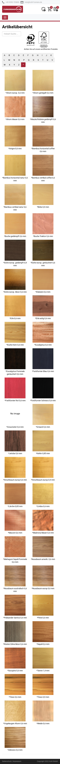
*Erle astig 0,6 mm (43, 318)
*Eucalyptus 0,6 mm (43, 345)
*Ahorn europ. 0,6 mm (15, 93)
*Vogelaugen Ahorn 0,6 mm (15, 723)
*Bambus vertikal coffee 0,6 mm (43, 179)
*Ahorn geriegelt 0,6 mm (43, 93)
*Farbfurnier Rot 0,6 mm (15, 400)
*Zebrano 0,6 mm (15, 750)
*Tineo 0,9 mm (43, 697)
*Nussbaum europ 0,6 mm (43, 588)
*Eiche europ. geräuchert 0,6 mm (43, 264)
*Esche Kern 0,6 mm (15, 345)
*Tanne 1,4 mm (42, 670)
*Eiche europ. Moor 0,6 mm (15, 292)
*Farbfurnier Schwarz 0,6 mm (43, 400)
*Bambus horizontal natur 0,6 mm (15, 179)
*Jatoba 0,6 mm (15, 453)
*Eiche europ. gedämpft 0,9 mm (15, 264)
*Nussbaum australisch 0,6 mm (15, 589)
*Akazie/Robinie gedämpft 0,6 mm (43, 120)
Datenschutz (7, 761)
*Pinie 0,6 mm (43, 618)
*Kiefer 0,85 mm (43, 453)
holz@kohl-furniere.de (33, 2)
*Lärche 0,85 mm (15, 506)
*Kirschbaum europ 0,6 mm (15, 480)
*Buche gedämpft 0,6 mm (15, 236)
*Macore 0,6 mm (15, 533)
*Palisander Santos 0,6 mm (15, 618)
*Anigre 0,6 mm (15, 148)
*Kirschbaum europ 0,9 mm (43, 480)
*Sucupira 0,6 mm (15, 670)
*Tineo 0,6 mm (15, 697)
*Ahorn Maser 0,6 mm (15, 119)
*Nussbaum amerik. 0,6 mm (43, 559)
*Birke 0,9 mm (43, 207)
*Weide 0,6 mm (43, 723)
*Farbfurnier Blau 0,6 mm (43, 371)
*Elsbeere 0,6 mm (42, 292)
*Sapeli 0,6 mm (43, 644)
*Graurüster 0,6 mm (15, 427)
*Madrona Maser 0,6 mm (43, 533)
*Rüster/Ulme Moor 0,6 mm (15, 644)
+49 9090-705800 (12, 2)
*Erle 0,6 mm (15, 318)
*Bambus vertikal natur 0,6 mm (15, 208)
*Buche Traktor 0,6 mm (43, 236)
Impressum (17, 761)
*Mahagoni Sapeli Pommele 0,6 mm (15, 560)
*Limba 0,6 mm (43, 506)
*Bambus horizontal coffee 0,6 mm (43, 149)
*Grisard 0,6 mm (43, 427)
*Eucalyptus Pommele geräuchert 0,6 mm (15, 372)
